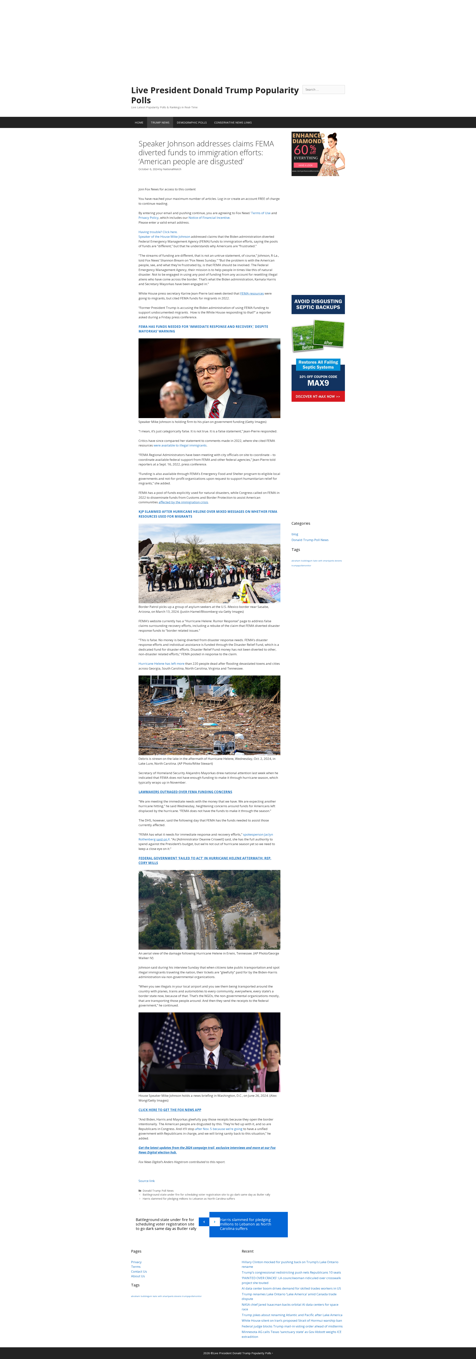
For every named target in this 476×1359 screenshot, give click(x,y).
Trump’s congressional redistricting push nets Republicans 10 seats (291, 1272)
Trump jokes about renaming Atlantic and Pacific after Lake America (292, 1315)
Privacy (136, 1262)
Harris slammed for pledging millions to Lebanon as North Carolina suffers (189, 1198)
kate (315, 560)
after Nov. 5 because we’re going (218, 1129)
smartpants (328, 560)
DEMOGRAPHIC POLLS (192, 122)
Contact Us (139, 1271)
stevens (338, 560)
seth (320, 560)
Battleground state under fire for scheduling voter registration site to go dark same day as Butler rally (206, 1194)
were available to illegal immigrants (180, 445)
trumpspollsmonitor (301, 565)
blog (295, 534)
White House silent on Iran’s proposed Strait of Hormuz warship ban (292, 1320)
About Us (138, 1276)
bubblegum (307, 560)
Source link (147, 1181)
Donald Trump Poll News (158, 1190)
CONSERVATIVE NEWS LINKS (233, 122)
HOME (139, 122)
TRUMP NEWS (160, 122)
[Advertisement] (238, 26)
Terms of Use (261, 213)
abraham (296, 560)
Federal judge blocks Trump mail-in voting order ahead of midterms (292, 1326)
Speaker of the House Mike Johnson (164, 236)
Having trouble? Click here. (158, 232)
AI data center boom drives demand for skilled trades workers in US (291, 1288)
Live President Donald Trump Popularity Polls (215, 95)
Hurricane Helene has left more (162, 663)
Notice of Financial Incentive (209, 217)
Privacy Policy (149, 217)
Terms (136, 1266)
